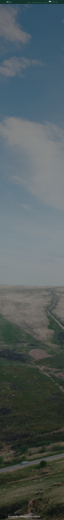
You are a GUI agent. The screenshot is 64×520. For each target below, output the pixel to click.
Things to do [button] (29, 2)
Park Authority (53, 1)
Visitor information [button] (45, 2)
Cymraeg (56, 1)
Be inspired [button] (50, 2)
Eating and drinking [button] (34, 2)
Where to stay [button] (40, 2)
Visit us (50, 1)
